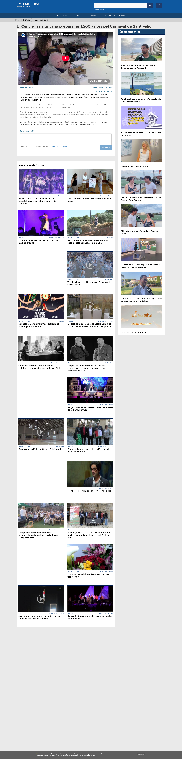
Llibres (20, 363)
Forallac (110, 238)
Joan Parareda (26, 88)
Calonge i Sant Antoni (105, 613)
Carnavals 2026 (94, 15)
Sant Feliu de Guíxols (102, 88)
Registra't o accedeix (59, 147)
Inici (17, 20)
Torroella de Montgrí (105, 363)
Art (19, 613)
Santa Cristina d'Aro (56, 238)
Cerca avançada (99, 9)
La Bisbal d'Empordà (105, 321)
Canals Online (119, 15)
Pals (111, 530)
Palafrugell (109, 279)
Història (70, 321)
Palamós (61, 196)
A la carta (107, 15)
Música (21, 238)
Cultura (26, 20)
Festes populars (41, 20)
